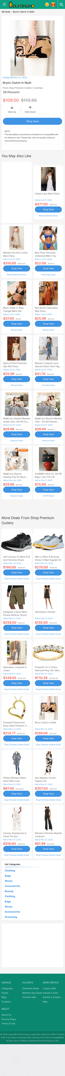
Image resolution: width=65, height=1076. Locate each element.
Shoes (8, 880)
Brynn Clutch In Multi (45, 722)
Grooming (11, 916)
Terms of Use (8, 1023)
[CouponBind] (23, 4)
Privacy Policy (9, 1019)
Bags (8, 875)
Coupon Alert (49, 988)
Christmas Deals (30, 988)
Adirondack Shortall (45, 611)
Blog (4, 997)
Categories (7, 988)
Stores (5, 992)
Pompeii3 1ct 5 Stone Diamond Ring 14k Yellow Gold (48, 670)
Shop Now (32, 121)
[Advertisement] (16, 191)
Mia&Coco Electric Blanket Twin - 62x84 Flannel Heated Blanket (48, 421)
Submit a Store (50, 992)
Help (45, 1001)
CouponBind (58, 1037)
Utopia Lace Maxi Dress (47, 193)
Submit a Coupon (52, 997)
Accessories (12, 886)
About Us (6, 1014)
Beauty (9, 891)
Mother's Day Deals (32, 992)
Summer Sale (29, 997)
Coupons (6, 1001)
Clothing (10, 870)
